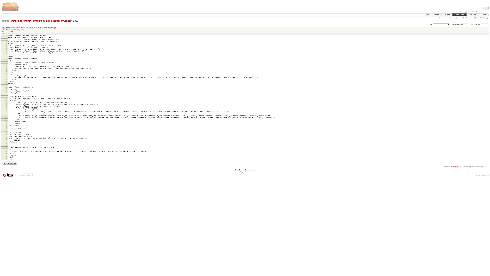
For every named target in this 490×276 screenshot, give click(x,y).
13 (6, 58)
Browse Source (459, 14)
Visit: (431, 24)
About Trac (475, 12)
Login (459, 12)
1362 (75, 20)
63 (6, 153)
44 (6, 117)
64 (6, 155)
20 (6, 72)
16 (6, 64)
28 (6, 87)
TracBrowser (454, 167)
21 (6, 74)
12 (6, 56)
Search (484, 14)
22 (6, 76)
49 (6, 127)
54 (6, 136)
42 (6, 113)
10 (6, 53)
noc (20, 20)
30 (6, 91)
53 (6, 134)
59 (6, 145)
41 (6, 111)
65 (6, 157)
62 (6, 151)
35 (6, 100)
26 (6, 83)
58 (6, 144)
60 (6, 147)
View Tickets (472, 14)
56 (6, 140)
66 (6, 159)
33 (6, 96)
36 (6, 102)
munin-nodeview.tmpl (57, 20)
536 (30, 27)
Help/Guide (466, 12)
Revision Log (484, 18)
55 (6, 138)
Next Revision (467, 18)
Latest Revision (456, 18)
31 (6, 93)
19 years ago (52, 27)
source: (6, 20)
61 (6, 149)
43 (6, 115)
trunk (13, 20)
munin (27, 20)
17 (6, 66)
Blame (476, 18)
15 (6, 62)
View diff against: (476, 24)
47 (6, 123)
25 (6, 81)
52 (6, 132)
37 (6, 104)
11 (6, 54)
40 (6, 110)
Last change (6, 27)
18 (6, 68)
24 (6, 79)
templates (38, 20)
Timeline (436, 14)
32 (6, 94)
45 (6, 119)
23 (6, 77)
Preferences (484, 12)
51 (6, 130)
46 (6, 121)
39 (6, 108)
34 (6, 98)
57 (6, 142)
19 (6, 70)
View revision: (456, 24)
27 (6, 85)
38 (6, 106)
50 (6, 128)
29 (6, 89)
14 (6, 60)
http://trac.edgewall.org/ (482, 175)
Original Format (245, 172)
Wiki (427, 14)
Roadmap (447, 14)
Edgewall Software (25, 175)
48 (6, 125)
